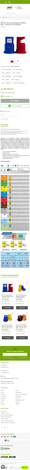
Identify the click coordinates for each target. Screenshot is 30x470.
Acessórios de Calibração (21, 394)
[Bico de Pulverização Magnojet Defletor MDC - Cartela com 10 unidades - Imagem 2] (18, 61)
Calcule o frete (6, 111)
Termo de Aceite (4, 419)
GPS (2, 402)
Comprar (16, 101)
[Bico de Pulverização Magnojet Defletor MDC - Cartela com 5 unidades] (7, 296)
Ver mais (8, 307)
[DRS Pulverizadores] (15, 7)
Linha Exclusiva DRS (20, 400)
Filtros (2, 392)
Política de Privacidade (6, 417)
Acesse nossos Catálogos (7, 415)
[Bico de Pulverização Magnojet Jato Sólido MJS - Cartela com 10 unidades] (7, 326)
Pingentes (17, 398)
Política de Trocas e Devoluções (8, 422)
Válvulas (17, 404)
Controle (3, 400)
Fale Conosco (4, 411)
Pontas (3, 17)
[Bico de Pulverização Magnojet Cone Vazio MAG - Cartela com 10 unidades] (22, 326)
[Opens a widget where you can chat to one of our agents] (25, 467)
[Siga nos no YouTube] (4, 427)
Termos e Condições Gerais (7, 420)
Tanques (3, 404)
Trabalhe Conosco (5, 413)
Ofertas (17, 390)
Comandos (3, 398)
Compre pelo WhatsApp (16, 105)
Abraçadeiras (18, 392)
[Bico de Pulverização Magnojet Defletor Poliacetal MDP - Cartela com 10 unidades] (22, 296)
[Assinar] (15, 357)
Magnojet (3, 21)
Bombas (3, 394)
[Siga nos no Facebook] (1, 427)
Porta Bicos (3, 396)
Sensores (17, 402)
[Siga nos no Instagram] (8, 427)
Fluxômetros (18, 396)
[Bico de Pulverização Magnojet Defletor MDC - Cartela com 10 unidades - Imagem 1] (12, 61)
